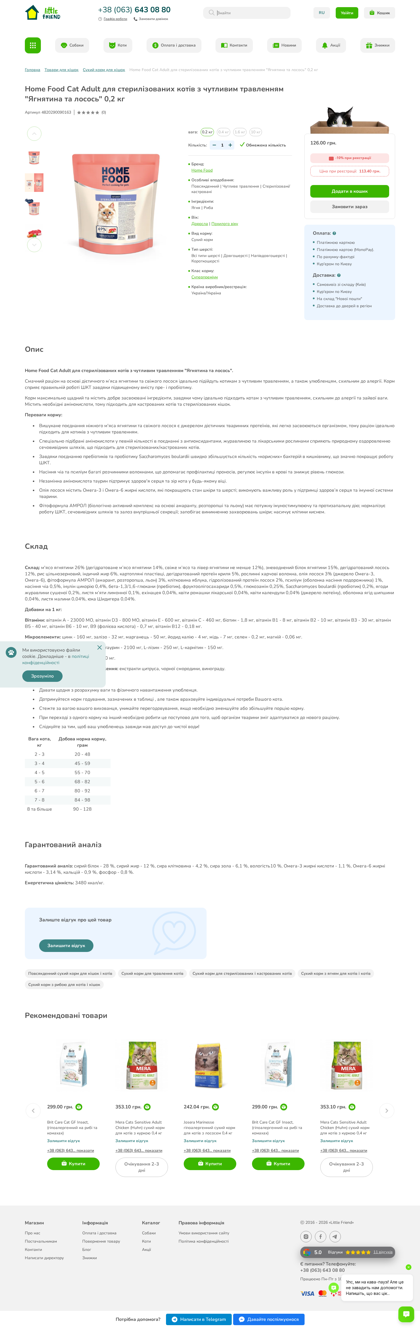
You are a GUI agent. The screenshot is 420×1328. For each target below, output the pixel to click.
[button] (33, 1111)
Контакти (238, 45)
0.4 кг (223, 132)
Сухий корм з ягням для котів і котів (336, 973)
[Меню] (33, 45)
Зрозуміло (42, 676)
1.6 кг (240, 132)
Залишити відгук (66, 946)
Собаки (76, 45)
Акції (335, 45)
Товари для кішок (62, 70)
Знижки (382, 45)
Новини (288, 45)
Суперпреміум (204, 277)
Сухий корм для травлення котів (152, 973)
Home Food (202, 170)
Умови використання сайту (204, 1233)
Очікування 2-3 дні (141, 1167)
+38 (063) (133, 10)
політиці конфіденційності (55, 659)
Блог (86, 1249)
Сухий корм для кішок (104, 70)
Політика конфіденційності (204, 1241)
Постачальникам (41, 1241)
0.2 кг (207, 132)
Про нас (32, 1233)
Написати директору (44, 1258)
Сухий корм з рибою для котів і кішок (64, 984)
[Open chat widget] (406, 1314)
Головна (32, 70)
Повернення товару (101, 1241)
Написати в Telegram (203, 1319)
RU (322, 12)
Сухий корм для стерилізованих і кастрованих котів (242, 973)
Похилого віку (224, 223)
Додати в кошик (350, 191)
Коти (122, 45)
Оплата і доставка (178, 45)
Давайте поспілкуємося (273, 1319)
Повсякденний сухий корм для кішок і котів (70, 973)
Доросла (199, 223)
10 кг (256, 132)
